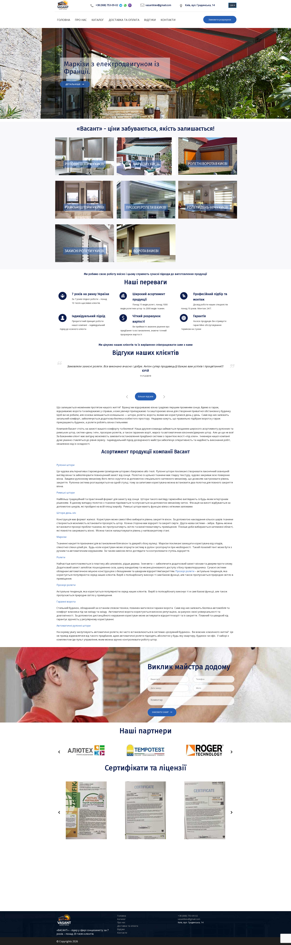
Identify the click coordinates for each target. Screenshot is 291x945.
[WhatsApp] (125, 5)
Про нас (81, 20)
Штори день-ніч (66, 513)
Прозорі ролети (184, 571)
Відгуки (150, 20)
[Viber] (130, 5)
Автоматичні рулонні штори (73, 625)
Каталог (98, 20)
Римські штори (66, 492)
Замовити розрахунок (220, 19)
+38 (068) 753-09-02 (107, 5)
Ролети (61, 557)
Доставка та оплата (124, 20)
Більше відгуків (145, 396)
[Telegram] (121, 5)
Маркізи (61, 537)
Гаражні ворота (66, 601)
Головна (63, 20)
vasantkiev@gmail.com (158, 5)
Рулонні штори (65, 465)
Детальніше (73, 91)
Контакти (168, 20)
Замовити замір (160, 712)
